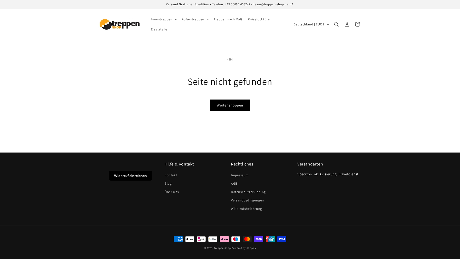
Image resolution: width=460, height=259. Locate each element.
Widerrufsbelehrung (246, 208)
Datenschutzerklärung (248, 192)
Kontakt (171, 175)
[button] (163, 19)
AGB (234, 183)
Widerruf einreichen (130, 176)
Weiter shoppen (230, 105)
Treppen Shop (222, 248)
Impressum (239, 175)
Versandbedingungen (247, 200)
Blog (168, 183)
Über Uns (172, 192)
